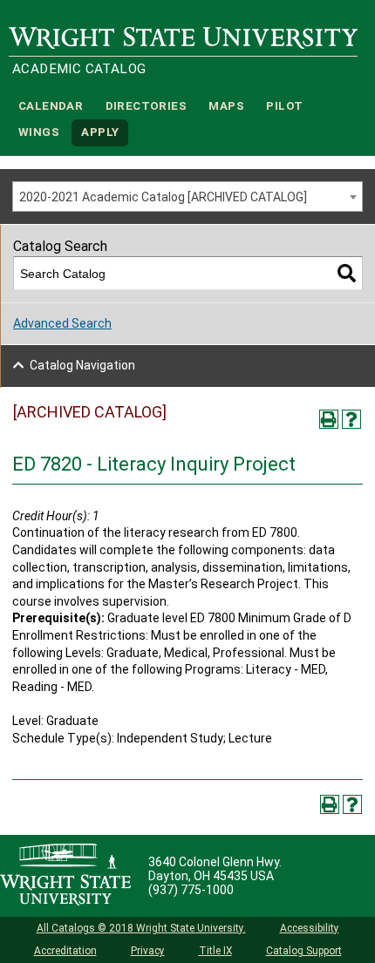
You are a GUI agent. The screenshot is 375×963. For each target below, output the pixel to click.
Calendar (50, 105)
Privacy (148, 951)
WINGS (38, 132)
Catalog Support (304, 951)
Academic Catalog (79, 69)
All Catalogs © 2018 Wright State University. (141, 928)
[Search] (347, 273)
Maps (226, 105)
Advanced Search (62, 323)
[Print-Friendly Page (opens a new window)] (328, 419)
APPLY (100, 132)
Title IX (215, 951)
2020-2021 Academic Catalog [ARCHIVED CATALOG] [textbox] (163, 197)
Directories (146, 105)
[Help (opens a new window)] (351, 419)
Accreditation (65, 951)
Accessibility (309, 928)
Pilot (284, 105)
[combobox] (187, 196)
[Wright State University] (65, 876)
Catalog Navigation (82, 365)
